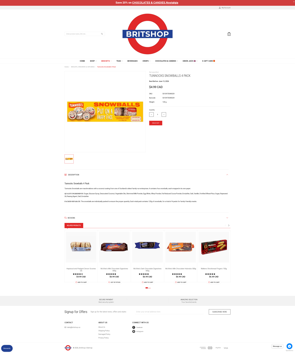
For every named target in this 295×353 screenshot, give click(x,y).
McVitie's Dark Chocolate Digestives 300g (147, 270)
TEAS (118, 61)
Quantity (152, 110)
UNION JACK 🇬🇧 (189, 61)
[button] (78, 274)
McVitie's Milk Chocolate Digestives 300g (114, 270)
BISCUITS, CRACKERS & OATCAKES (83, 67)
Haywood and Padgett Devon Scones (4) (81, 270)
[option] (81, 257)
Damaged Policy (104, 334)
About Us (101, 327)
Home (67, 67)
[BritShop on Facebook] (137, 327)
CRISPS (146, 61)
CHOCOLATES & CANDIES (148, 2)
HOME (82, 61)
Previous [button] (225, 225)
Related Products (74, 225)
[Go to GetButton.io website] (289, 350)
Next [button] (228, 225)
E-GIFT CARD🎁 (208, 61)
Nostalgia (172, 2)
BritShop (82, 348)
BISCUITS (105, 61)
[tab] (74, 225)
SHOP (92, 61)
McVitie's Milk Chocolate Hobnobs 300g (180, 269)
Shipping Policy (104, 331)
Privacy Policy (103, 338)
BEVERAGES (132, 61)
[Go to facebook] (289, 346)
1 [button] (147, 287)
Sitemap (89, 348)
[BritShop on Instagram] (137, 331)
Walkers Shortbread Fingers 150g (214, 269)
